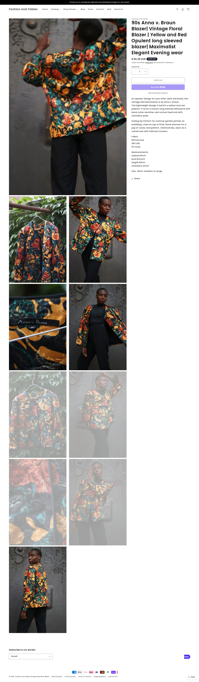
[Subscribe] (49, 656)
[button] (55, 9)
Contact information (116, 677)
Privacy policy (70, 677)
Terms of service (84, 677)
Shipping (149, 63)
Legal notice (132, 677)
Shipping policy (100, 677)
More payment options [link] (158, 93)
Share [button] (137, 178)
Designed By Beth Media (40, 677)
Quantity (135, 67)
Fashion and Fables (22, 677)
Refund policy (57, 677)
